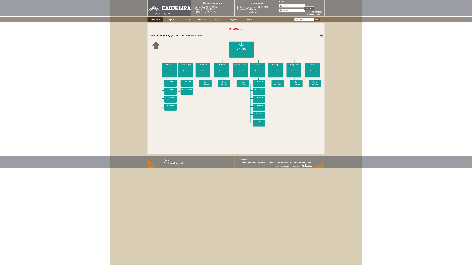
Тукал (260, 113)
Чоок (171, 89)
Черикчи (260, 105)
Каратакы (257, 64)
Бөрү (260, 121)
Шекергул (188, 89)
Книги (249, 19)
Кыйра (169, 64)
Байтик (260, 97)
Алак (171, 81)
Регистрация (317, 12)
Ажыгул (188, 81)
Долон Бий (155, 35)
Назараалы (171, 97)
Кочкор (171, 105)
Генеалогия (154, 19)
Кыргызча (157, 14)
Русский (167, 14)
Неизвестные (256, 3)
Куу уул (170, 35)
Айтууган (294, 64)
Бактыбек (199, 9)
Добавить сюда (256, 12)
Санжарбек (200, 7)
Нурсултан (200, 11)
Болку (275, 64)
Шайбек (260, 89)
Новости (202, 19)
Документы (234, 19)
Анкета (169, 71)
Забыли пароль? (315, 14)
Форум (171, 19)
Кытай (183, 35)
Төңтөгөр (185, 64)
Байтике (196, 35)
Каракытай (240, 64)
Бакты (203, 64)
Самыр (312, 64)
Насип (221, 64)
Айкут (242, 9)
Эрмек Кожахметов (248, 7)
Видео (218, 19)
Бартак (260, 81)
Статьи (186, 19)
